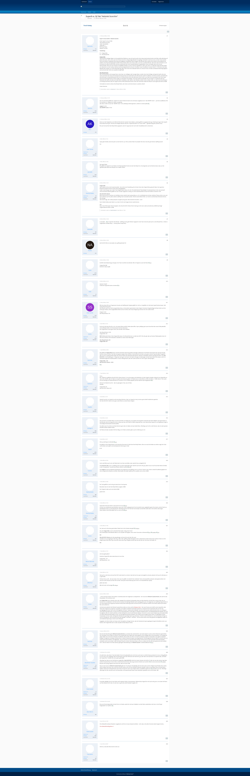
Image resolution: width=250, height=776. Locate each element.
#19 (167, 481)
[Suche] (167, 1)
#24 (167, 593)
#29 (167, 721)
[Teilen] (168, 32)
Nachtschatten (113, 210)
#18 (167, 460)
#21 (167, 525)
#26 (167, 652)
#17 (167, 439)
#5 (167, 161)
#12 (167, 323)
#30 (167, 744)
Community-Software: (125, 774)
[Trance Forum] (125, 7)
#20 (167, 503)
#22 (167, 551)
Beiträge (85, 48)
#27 (167, 678)
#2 (167, 98)
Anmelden (154, 1)
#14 (167, 373)
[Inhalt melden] (167, 92)
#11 (167, 302)
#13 (167, 350)
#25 (167, 631)
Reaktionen (85, 152)
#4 (167, 139)
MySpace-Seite (137, 607)
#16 (167, 418)
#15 (167, 396)
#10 (167, 281)
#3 (167, 119)
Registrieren (161, 1)
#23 (167, 572)
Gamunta (89, 18)
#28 (167, 701)
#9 (167, 260)
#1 (167, 36)
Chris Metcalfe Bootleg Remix (106, 726)
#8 (167, 240)
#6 (167, 183)
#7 (167, 219)
